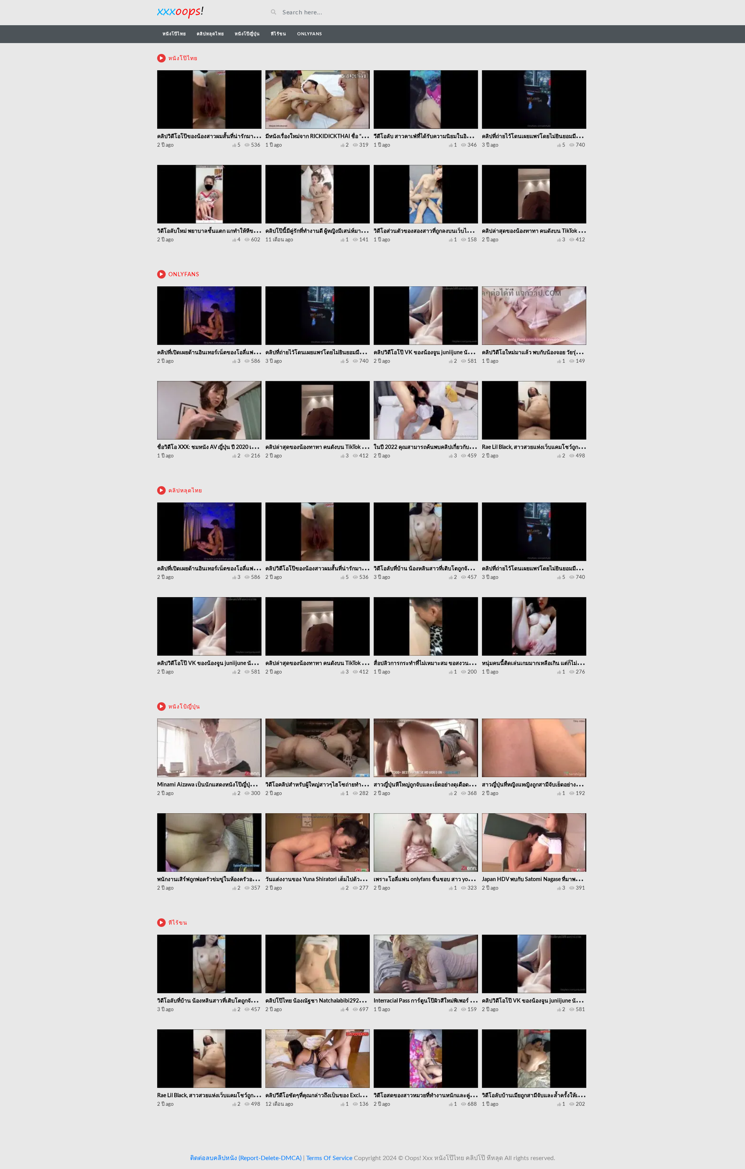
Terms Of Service (329, 1158)
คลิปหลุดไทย (210, 34)
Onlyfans (309, 34)
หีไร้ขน (278, 34)
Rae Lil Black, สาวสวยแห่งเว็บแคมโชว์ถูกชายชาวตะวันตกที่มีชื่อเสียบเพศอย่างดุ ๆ (577, 447)
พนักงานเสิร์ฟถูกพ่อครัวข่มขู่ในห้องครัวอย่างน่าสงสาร (220, 879)
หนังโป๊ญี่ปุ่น (247, 34)
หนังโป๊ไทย (174, 34)
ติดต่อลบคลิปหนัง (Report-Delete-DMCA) (245, 1158)
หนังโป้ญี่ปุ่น (184, 707)
